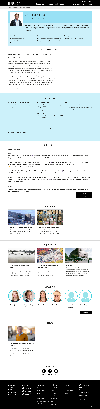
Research (49, 4)
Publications (48, 49)
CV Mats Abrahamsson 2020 (17, 135)
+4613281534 (15, 41)
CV (41, 49)
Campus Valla (40, 390)
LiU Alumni (53, 393)
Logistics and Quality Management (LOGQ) (49, 41)
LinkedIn (27, 394)
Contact (90, 4)
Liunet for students (69, 390)
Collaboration (60, 4)
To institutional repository (84, 195)
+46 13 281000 (13, 394)
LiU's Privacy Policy (84, 392)
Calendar (53, 390)
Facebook (27, 388)
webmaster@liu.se (83, 400)
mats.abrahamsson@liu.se (18, 38)
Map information (40, 387)
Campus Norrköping (41, 396)
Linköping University (13, 7)
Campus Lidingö (40, 398)
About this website (83, 390)
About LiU (74, 4)
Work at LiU (84, 4)
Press (52, 401)
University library (55, 387)
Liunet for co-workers (70, 387)
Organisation (54, 398)
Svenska (84, 1)
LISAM (66, 393)
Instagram (27, 391)
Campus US (39, 393)
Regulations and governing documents (43, 402)
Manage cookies (83, 395)
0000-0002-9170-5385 (17, 43)
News (78, 4)
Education (40, 4)
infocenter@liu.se (14, 392)
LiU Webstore (54, 396)
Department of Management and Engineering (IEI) (51, 38)
